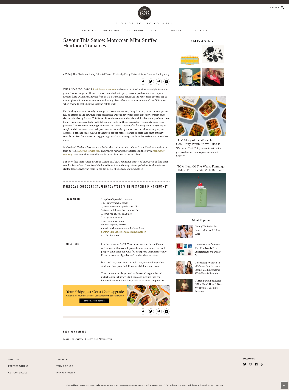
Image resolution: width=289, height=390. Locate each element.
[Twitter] (244, 363)
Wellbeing (135, 30)
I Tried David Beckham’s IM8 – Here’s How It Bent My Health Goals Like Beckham (208, 286)
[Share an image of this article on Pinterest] (158, 81)
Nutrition (111, 30)
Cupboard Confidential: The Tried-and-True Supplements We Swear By (208, 250)
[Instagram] (250, 363)
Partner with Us (18, 366)
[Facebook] (256, 363)
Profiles (89, 30)
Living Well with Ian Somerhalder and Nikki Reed (207, 230)
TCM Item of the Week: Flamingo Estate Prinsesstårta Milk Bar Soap (201, 168)
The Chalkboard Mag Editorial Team (92, 74)
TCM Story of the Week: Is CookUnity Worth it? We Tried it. (198, 142)
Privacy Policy (65, 373)
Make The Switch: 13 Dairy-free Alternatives (87, 338)
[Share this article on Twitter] (151, 81)
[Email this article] (166, 81)
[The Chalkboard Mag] (144, 12)
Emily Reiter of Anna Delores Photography (146, 74)
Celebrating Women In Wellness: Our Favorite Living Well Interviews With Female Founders (207, 268)
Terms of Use (64, 366)
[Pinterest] (262, 363)
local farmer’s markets (105, 89)
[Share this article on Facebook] (143, 81)
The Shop (200, 30)
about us (14, 359)
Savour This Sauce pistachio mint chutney (123, 231)
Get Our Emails (17, 373)
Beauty (156, 30)
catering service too (88, 150)
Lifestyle (177, 30)
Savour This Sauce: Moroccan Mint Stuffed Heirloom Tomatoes (110, 43)
